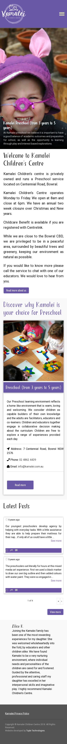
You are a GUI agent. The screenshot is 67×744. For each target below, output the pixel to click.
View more (55, 612)
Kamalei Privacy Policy (17, 713)
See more (56, 540)
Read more (20, 485)
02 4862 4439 (27, 459)
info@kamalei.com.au (30, 466)
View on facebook (51, 550)
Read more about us (16, 290)
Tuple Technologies (35, 730)
